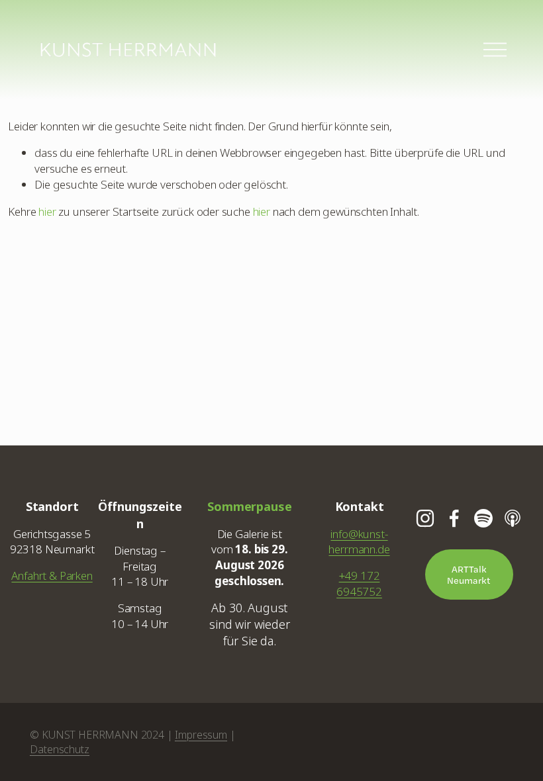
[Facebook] (454, 518)
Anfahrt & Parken (51, 575)
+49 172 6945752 (359, 583)
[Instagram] (425, 518)
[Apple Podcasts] (512, 518)
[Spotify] (483, 518)
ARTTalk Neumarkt (469, 574)
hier (47, 211)
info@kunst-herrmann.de (358, 541)
